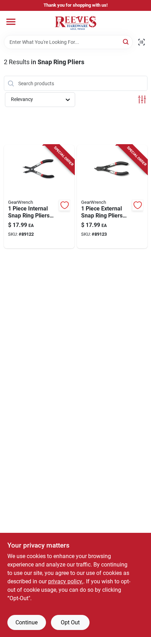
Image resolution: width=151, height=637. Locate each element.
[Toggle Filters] (142, 99)
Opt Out (70, 622)
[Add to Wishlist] (64, 205)
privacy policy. (65, 581)
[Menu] (10, 21)
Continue (26, 622)
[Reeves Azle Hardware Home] (75, 23)
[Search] (126, 41)
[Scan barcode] (141, 42)
